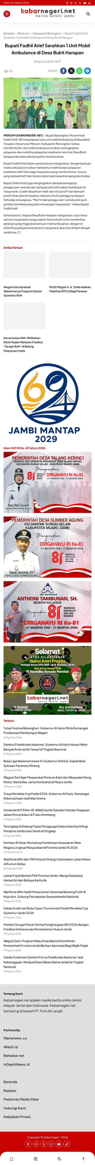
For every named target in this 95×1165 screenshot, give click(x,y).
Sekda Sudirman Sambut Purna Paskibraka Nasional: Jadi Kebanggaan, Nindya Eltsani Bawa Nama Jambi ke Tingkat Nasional (44, 961)
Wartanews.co (15, 1038)
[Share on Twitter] (71, 71)
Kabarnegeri (51, 1137)
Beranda (10, 1082)
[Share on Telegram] (87, 71)
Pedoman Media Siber (21, 1099)
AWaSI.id (11, 1047)
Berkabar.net (14, 1055)
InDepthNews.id (17, 1064)
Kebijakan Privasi (17, 1116)
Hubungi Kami (15, 1108)
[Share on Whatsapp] (79, 71)
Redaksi (10, 1090)
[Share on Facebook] (63, 71)
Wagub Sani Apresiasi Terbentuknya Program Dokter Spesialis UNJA (23, 291)
